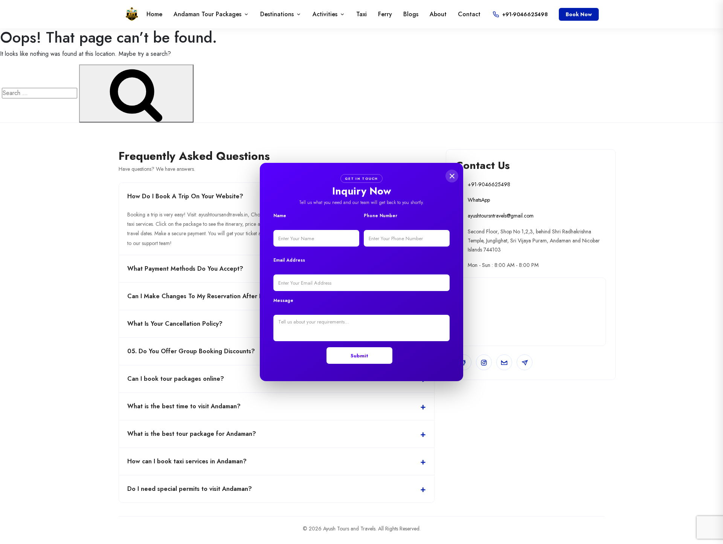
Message (283, 300)
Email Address (289, 260)
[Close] (451, 176)
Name (279, 215)
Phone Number (380, 215)
